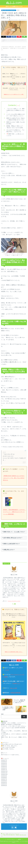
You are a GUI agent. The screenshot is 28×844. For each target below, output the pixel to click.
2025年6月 (4, 780)
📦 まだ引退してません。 (8, 749)
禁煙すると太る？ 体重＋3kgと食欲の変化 (15, 122)
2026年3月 (4, 766)
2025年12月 (4, 771)
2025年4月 (4, 784)
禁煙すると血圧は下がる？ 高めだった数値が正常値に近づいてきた (15, 119)
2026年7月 (4, 760)
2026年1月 (4, 769)
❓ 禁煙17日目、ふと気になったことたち (15, 134)
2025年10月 (4, 774)
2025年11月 (4, 772)
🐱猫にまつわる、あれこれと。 (9, 745)
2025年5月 (4, 782)
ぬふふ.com (14, 2)
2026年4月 (4, 765)
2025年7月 (4, 779)
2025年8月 (4, 777)
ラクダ (7, 670)
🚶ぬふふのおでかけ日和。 (8, 747)
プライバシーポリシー (11, 839)
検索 (2, 714)
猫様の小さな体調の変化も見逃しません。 (14, 651)
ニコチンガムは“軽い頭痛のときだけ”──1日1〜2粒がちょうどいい (15, 115)
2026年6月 (4, 761)
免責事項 (19, 839)
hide (18, 105)
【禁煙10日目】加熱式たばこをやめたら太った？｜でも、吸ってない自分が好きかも (14, 478)
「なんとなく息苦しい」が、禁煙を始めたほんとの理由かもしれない (15, 110)
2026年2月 (4, 768)
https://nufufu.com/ (14, 601)
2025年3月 (4, 785)
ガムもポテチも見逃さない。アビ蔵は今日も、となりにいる (15, 130)
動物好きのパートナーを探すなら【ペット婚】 (14, 94)
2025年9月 (4, 776)
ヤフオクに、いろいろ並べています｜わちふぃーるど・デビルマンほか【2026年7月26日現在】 (13, 727)
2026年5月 (4, 763)
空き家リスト (16, 683)
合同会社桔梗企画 (15, 692)
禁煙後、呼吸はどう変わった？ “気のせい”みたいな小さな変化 (14, 126)
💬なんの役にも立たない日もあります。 (9, 10)
